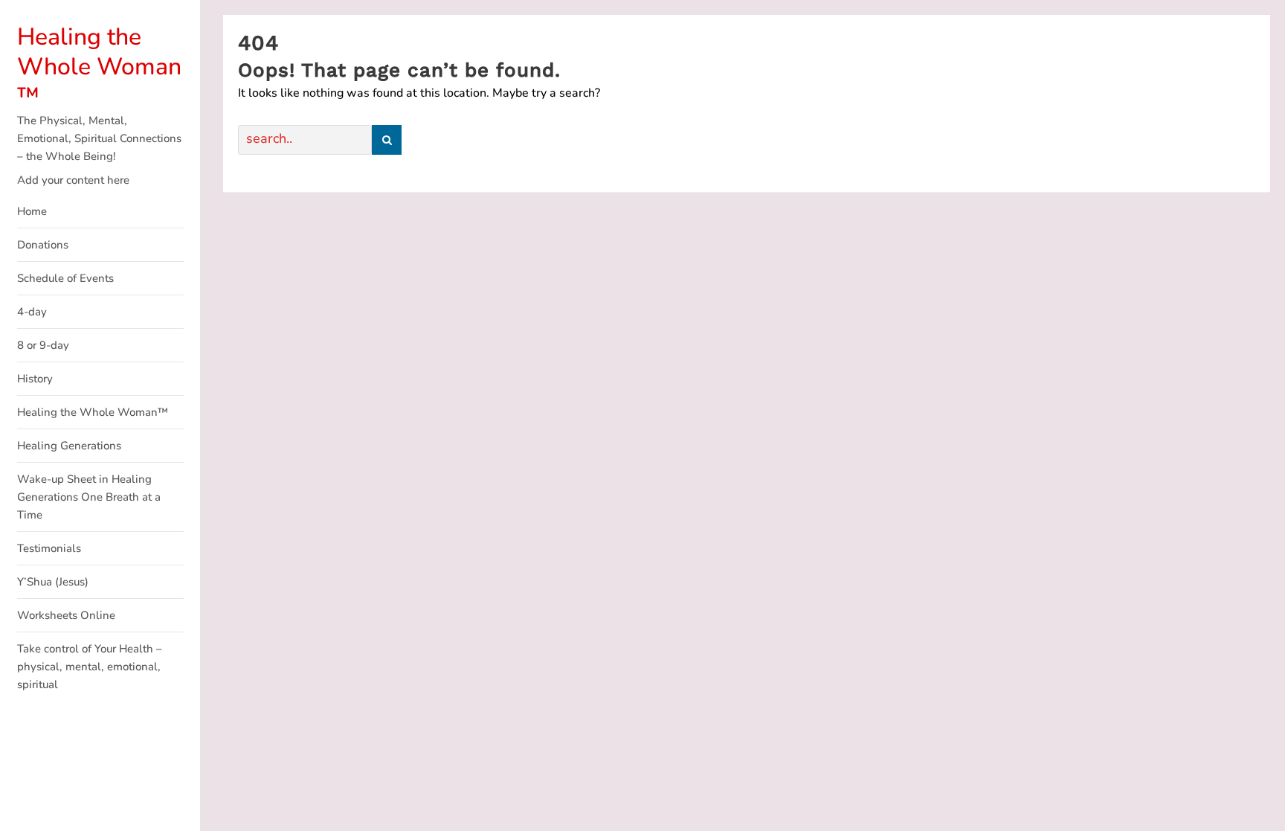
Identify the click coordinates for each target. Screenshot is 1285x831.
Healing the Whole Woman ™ (99, 66)
